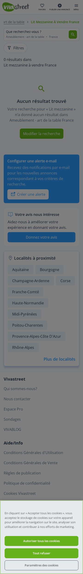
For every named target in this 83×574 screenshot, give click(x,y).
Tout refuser (41, 553)
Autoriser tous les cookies (41, 541)
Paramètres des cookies (41, 565)
